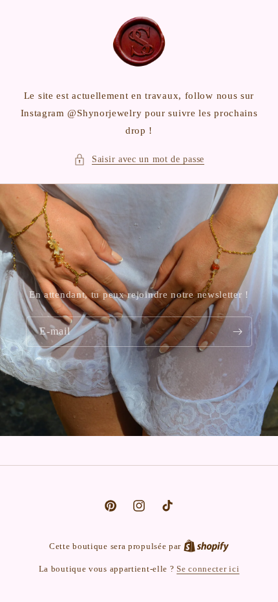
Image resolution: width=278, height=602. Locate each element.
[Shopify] (206, 546)
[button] (139, 159)
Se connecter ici (207, 569)
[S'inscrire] (237, 332)
